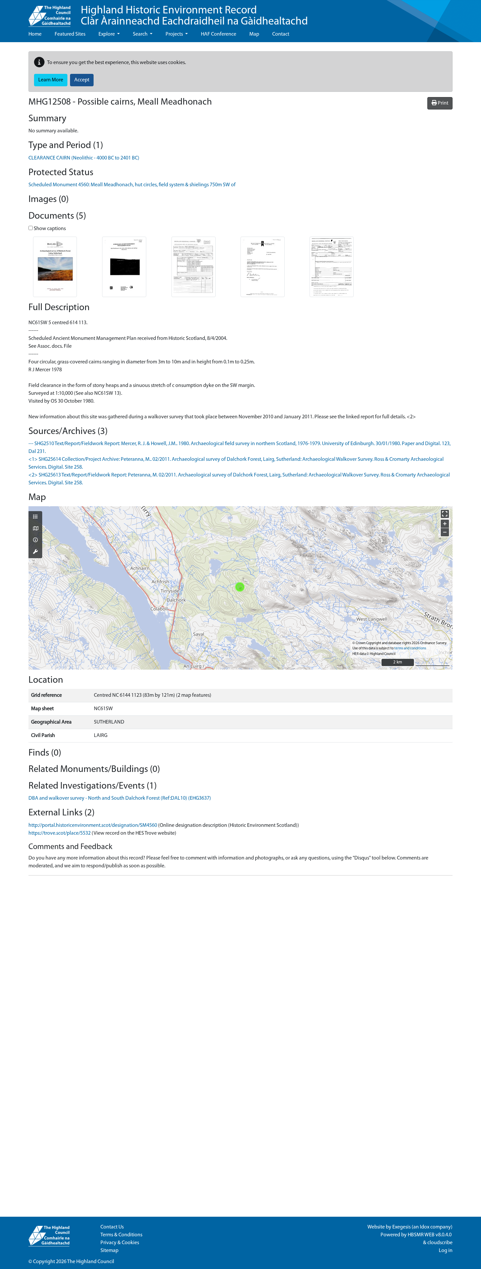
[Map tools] (35, 552)
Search (141, 34)
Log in (446, 1250)
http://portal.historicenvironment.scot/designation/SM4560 (92, 825)
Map (254, 34)
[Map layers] (35, 517)
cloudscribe (440, 1242)
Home (35, 34)
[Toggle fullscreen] (445, 514)
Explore (107, 34)
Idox (424, 1227)
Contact (280, 34)
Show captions (49, 228)
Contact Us (112, 1227)
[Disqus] (240, 962)
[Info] (35, 540)
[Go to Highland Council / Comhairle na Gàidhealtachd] (49, 13)
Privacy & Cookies (119, 1242)
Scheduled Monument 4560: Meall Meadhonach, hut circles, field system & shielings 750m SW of (132, 185)
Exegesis (401, 1227)
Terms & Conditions (121, 1235)
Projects (175, 34)
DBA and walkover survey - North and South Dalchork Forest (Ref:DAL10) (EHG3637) (119, 798)
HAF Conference (218, 34)
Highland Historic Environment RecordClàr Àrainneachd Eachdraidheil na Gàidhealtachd (194, 16)
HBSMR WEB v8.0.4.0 (430, 1235)
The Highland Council (90, 1261)
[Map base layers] (35, 529)
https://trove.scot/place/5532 (59, 833)
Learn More (50, 80)
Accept (81, 80)
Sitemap (109, 1250)
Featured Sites (70, 34)
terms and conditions (410, 648)
